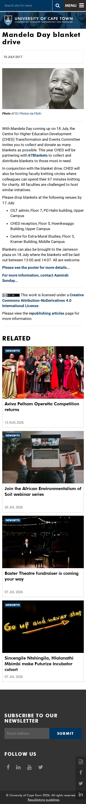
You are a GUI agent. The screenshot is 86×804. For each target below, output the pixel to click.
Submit (65, 733)
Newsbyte (13, 350)
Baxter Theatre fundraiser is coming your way (42, 576)
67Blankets (38, 155)
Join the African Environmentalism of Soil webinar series (43, 491)
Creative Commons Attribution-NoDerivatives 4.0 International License (43, 300)
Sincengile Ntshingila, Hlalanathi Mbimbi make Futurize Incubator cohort (39, 663)
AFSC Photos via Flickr (26, 113)
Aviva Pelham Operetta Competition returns (42, 406)
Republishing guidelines (43, 799)
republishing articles (46, 313)
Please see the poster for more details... (36, 267)
